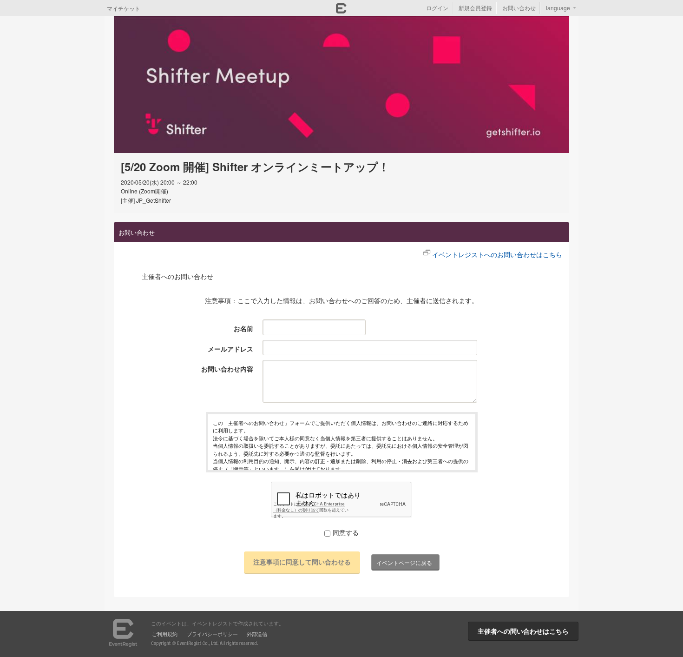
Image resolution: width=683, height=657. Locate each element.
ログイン (437, 8)
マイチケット (123, 8)
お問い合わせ (519, 8)
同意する (346, 532)
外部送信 (257, 633)
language (558, 8)
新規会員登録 (475, 8)
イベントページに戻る (404, 562)
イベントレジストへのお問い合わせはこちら (497, 254)
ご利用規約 (164, 633)
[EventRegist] (341, 10)
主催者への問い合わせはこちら (523, 631)
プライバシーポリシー (212, 633)
